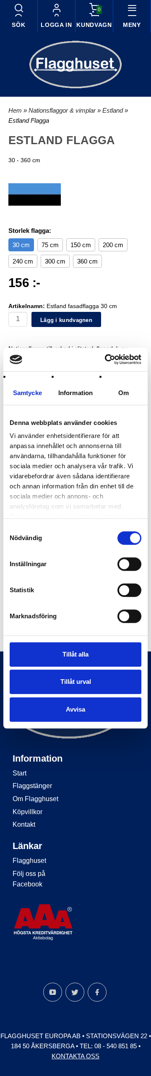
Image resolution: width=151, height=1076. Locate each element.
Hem (15, 110)
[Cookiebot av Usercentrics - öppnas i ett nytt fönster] (106, 359)
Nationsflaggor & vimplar (63, 110)
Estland (113, 110)
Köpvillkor (27, 811)
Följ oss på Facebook (29, 879)
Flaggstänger (32, 785)
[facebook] (97, 992)
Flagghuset (29, 860)
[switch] (129, 564)
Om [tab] (123, 392)
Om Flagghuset (35, 798)
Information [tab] (75, 392)
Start (19, 773)
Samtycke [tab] (27, 392)
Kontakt (24, 824)
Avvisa (75, 709)
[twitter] (74, 992)
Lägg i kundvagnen (66, 320)
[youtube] (52, 992)
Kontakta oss (75, 1056)
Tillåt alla (75, 654)
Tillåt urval (75, 681)
